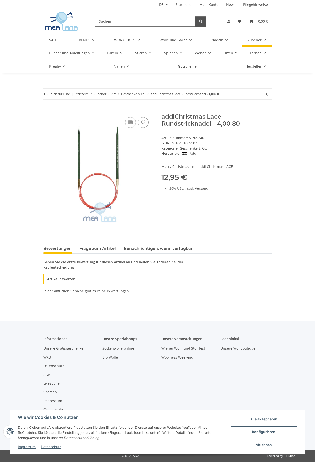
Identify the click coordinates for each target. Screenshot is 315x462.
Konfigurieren (263, 432)
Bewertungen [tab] (57, 248)
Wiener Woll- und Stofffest (183, 348)
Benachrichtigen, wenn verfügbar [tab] (158, 248)
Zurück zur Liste (58, 94)
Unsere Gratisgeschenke (63, 348)
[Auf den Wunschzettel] (143, 122)
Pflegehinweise (255, 4)
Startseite (183, 4)
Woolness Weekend (177, 357)
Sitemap (50, 392)
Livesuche (51, 383)
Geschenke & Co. (193, 148)
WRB (47, 357)
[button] (228, 21)
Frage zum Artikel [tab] (97, 248)
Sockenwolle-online (118, 348)
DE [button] (161, 4)
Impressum (27, 447)
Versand (201, 188)
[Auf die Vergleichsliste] (130, 122)
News (230, 4)
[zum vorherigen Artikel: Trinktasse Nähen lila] (267, 94)
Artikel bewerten (61, 279)
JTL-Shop (289, 456)
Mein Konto (208, 4)
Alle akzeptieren (263, 419)
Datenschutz (51, 447)
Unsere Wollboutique (237, 348)
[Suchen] (200, 21)
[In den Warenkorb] (47, 110)
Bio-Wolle (110, 357)
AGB (46, 374)
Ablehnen (264, 445)
